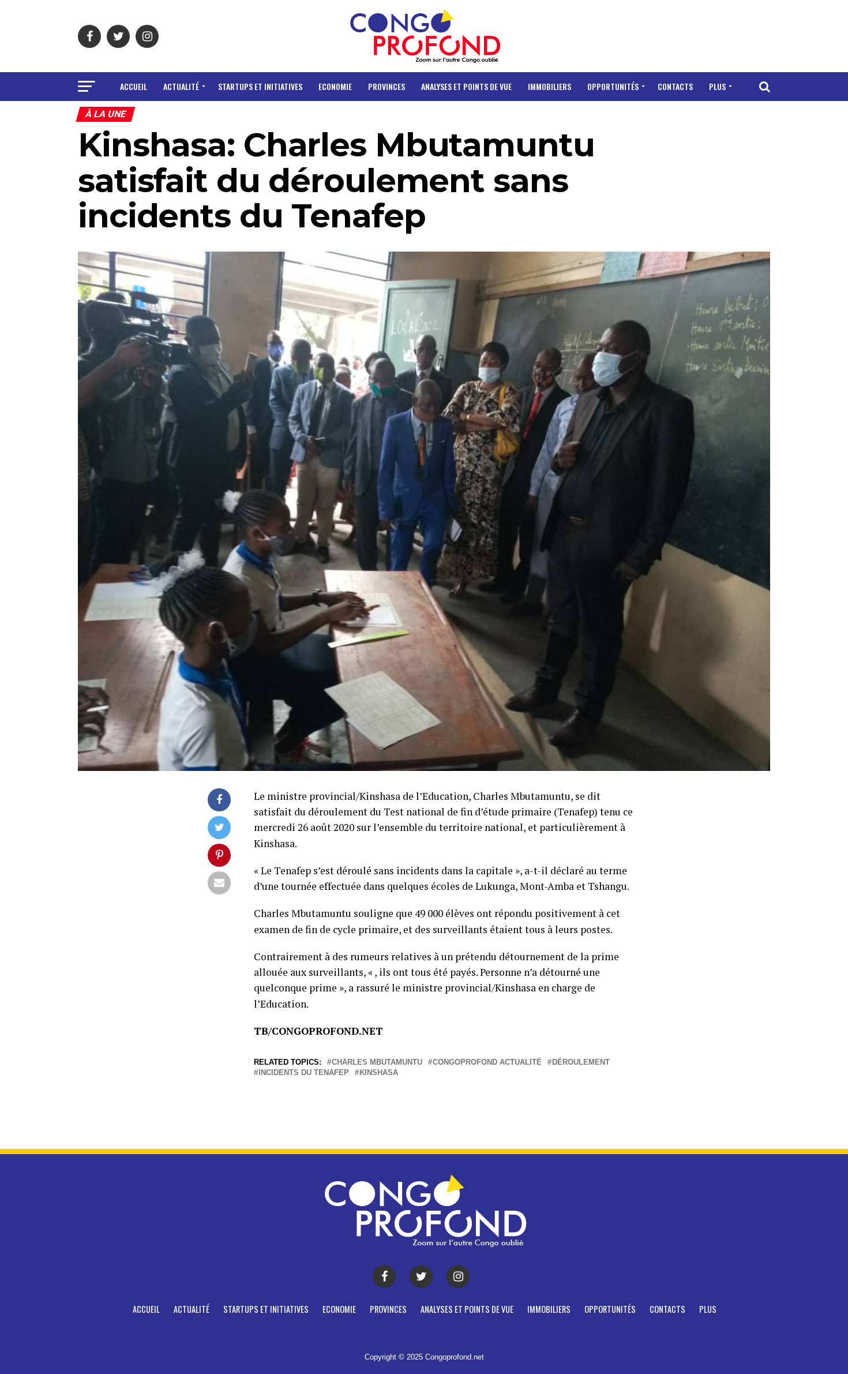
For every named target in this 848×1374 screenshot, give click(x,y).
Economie (335, 86)
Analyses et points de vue (466, 86)
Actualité (181, 86)
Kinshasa (378, 1073)
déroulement (581, 1062)
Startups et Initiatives (260, 86)
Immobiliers (549, 86)
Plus (717, 86)
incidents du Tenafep (303, 1073)
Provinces (386, 86)
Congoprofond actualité (487, 1062)
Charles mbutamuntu (377, 1062)
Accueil (133, 86)
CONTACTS (675, 86)
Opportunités (613, 86)
